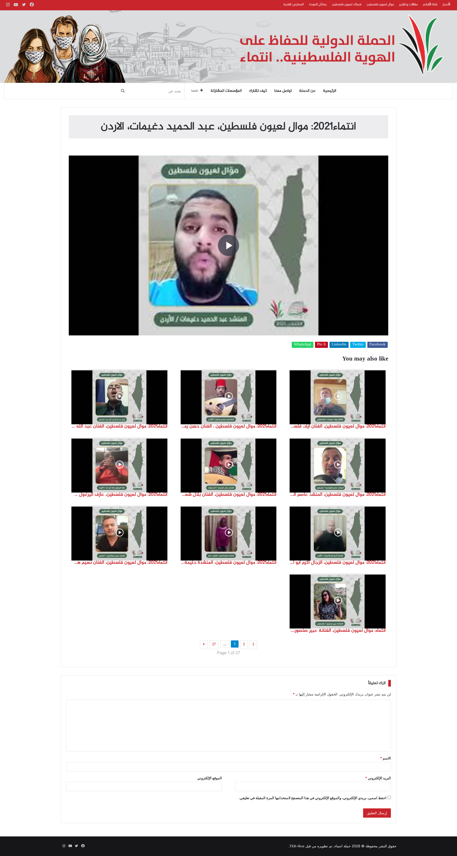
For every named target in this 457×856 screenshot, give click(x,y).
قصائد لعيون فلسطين (346, 4)
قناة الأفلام (430, 4)
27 (214, 644)
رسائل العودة (318, 4)
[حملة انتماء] (228, 46)
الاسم (385, 758)
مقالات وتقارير (408, 4)
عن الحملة (307, 91)
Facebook (377, 345)
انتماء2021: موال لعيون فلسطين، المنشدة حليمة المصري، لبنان (229, 562)
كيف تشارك (258, 91)
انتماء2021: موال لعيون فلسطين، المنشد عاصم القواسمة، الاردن (338, 494)
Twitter (358, 345)
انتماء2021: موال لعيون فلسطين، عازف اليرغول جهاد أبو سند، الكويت (119, 494)
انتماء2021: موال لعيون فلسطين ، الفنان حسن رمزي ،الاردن (229, 426)
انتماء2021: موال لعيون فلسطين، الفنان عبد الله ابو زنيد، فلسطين (119, 426)
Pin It (321, 345)
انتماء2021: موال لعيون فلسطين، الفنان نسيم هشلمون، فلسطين (119, 562)
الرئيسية (329, 91)
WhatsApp (302, 345)
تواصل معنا (283, 91)
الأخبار (446, 4)
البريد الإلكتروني (378, 778)
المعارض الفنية (293, 4)
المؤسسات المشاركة (226, 91)
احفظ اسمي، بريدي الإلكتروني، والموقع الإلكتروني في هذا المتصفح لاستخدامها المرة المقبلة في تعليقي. (312, 798)
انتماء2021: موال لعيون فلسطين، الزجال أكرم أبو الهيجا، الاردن (338, 562)
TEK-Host (297, 846)
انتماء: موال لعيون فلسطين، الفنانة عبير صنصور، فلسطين (338, 630)
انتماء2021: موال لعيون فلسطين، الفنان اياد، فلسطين (338, 426)
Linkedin (339, 345)
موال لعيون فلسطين (380, 4)
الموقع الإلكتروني (209, 778)
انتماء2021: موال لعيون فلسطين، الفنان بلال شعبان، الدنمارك (229, 494)
